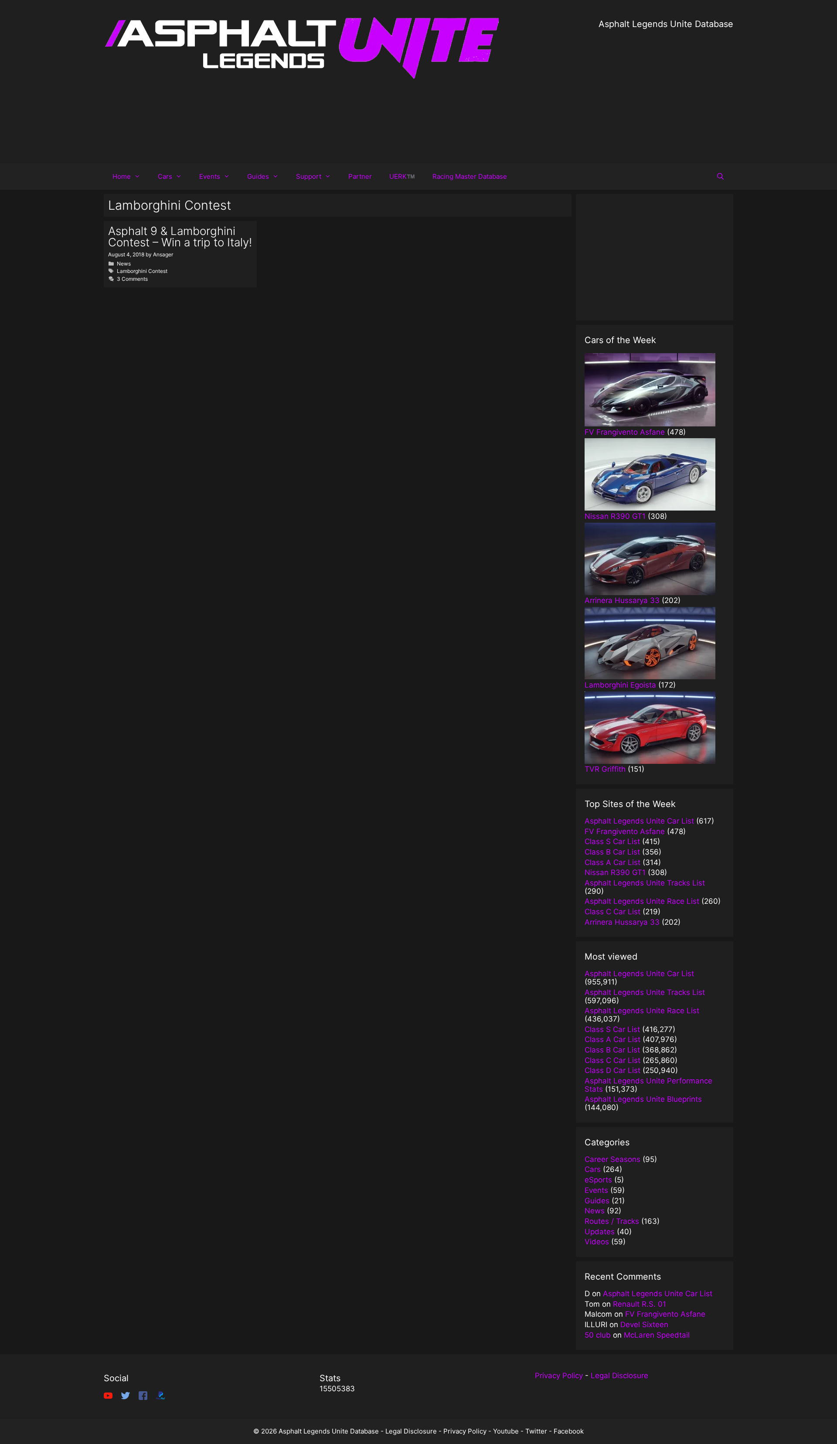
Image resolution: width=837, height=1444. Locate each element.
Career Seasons (612, 1159)
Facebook (569, 1431)
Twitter (536, 1431)
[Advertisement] (666, 91)
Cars (165, 176)
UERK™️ (402, 176)
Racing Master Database (469, 176)
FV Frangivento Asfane (665, 1314)
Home (121, 176)
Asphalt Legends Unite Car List (657, 1293)
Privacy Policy (559, 1375)
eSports (598, 1179)
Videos (597, 1241)
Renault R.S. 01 (639, 1304)
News (124, 263)
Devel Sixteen (644, 1324)
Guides (258, 176)
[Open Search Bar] (720, 176)
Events (209, 176)
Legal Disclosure (619, 1375)
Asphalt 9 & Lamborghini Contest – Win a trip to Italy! (180, 236)
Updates (600, 1231)
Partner (360, 176)
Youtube (506, 1431)
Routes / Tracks (612, 1221)
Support (308, 176)
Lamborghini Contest (142, 271)
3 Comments (132, 279)
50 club (598, 1335)
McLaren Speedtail (657, 1335)
